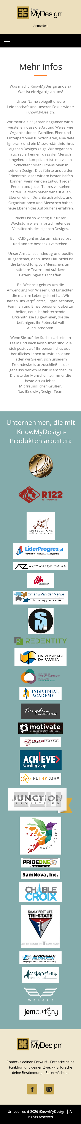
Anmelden (40, 26)
